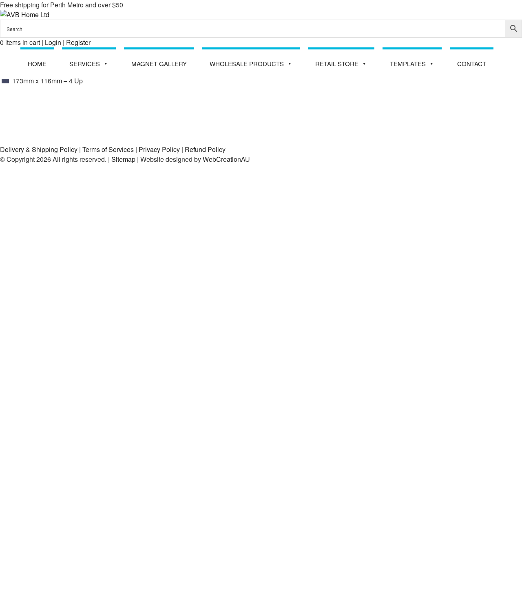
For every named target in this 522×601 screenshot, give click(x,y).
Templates (408, 63)
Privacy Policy (159, 149)
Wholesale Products (247, 63)
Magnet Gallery (159, 63)
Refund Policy (205, 149)
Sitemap (123, 159)
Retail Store (336, 63)
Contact (471, 63)
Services (84, 63)
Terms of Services (108, 149)
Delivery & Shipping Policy (38, 149)
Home (37, 63)
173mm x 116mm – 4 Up (47, 80)
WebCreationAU (226, 159)
